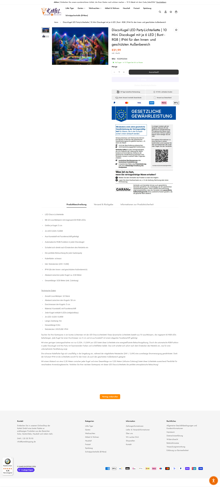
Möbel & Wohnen (112, 8)
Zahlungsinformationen (134, 426)
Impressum (171, 432)
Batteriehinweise (173, 443)
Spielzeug (147, 8)
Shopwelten (130, 440)
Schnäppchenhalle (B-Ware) (77, 15)
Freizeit (137, 8)
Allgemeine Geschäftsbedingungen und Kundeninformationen (182, 427)
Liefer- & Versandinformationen (138, 429)
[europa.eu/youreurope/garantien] (162, 156)
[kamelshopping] (51, 11)
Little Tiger (70, 8)
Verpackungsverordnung (176, 446)
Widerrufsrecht (172, 439)
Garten (80, 8)
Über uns (129, 433)
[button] (175, 11)
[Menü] (11, 458)
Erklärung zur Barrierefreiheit (177, 450)
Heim (56, 22)
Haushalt (126, 8)
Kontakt (129, 444)
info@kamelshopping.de (26, 441)
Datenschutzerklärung (175, 435)
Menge (114, 66)
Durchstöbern (161, 2)
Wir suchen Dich (132, 437)
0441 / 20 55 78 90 (25, 438)
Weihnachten (94, 8)
